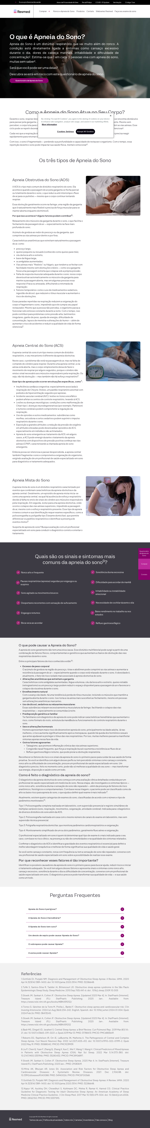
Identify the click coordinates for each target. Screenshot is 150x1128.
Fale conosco (101, 1120)
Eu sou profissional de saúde (30, 2)
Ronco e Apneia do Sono (64, 11)
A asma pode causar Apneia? (43, 953)
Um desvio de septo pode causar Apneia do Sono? (53, 935)
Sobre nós (68, 1120)
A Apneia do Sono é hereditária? (44, 918)
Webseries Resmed (104, 11)
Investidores (88, 1120)
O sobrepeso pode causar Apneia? (46, 944)
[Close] (110, 115)
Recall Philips (87, 2)
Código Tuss (130, 2)
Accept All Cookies (85, 131)
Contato (90, 11)
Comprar (144, 564)
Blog (110, 1120)
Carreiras (78, 1120)
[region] (76, 125)
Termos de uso (35, 1120)
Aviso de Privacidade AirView (67, 2)
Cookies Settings (65, 132)
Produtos (80, 11)
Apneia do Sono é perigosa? (42, 909)
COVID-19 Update (102, 2)
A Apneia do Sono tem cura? (42, 926)
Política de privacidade (53, 1120)
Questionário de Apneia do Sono (144, 553)
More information (49, 125)
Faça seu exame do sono (125, 11)
